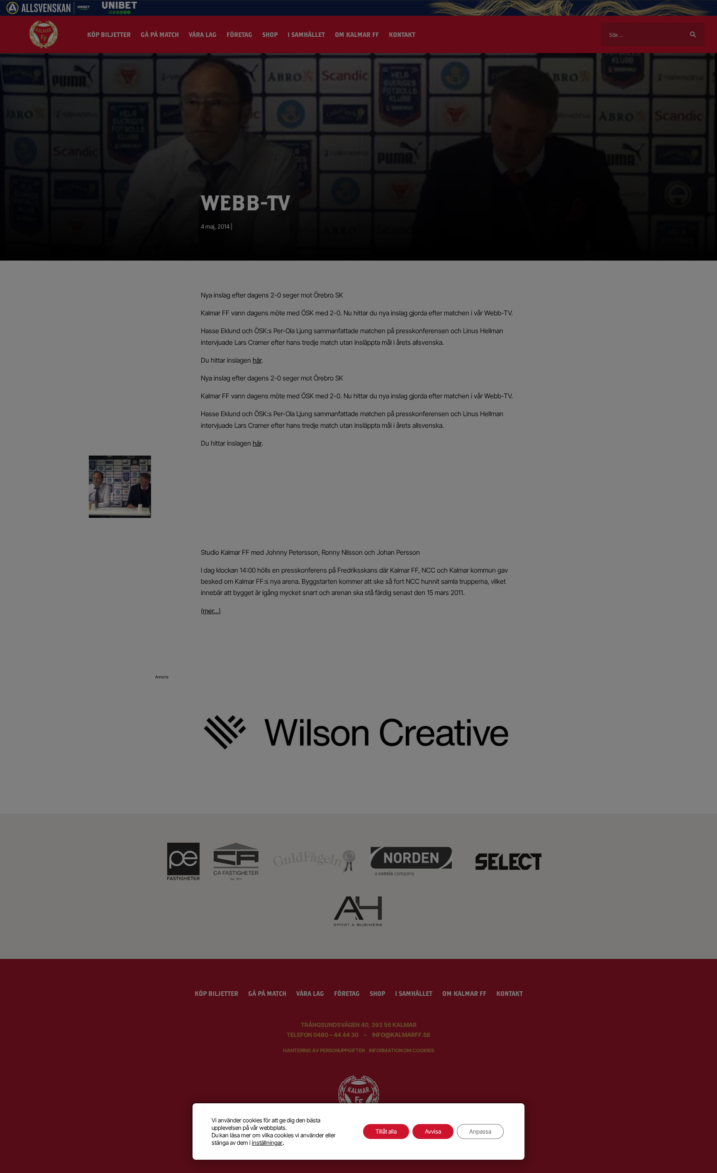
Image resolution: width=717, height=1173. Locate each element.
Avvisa (433, 1131)
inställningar (267, 1142)
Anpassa (480, 1131)
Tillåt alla (386, 1131)
